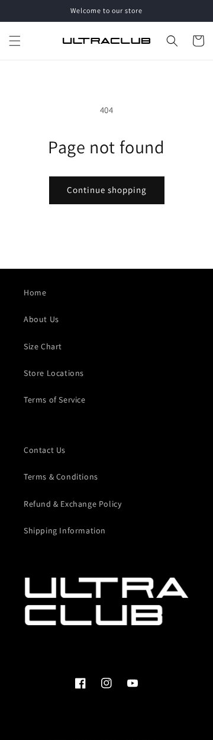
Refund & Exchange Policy (72, 503)
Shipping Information (65, 530)
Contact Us (45, 450)
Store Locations (54, 373)
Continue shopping (107, 189)
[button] (15, 41)
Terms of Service (55, 399)
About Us (41, 319)
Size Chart (43, 346)
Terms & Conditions (61, 476)
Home (35, 292)
